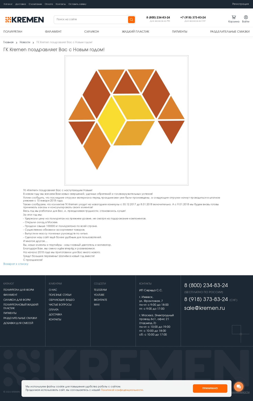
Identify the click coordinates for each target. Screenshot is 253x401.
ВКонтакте (100, 300)
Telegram (100, 290)
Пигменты (179, 31)
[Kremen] (24, 19)
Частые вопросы (60, 305)
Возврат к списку (15, 264)
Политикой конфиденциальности (122, 390)
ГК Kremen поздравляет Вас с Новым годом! (64, 42)
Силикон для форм (16, 300)
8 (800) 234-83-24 (158, 17)
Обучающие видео (62, 300)
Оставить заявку (77, 4)
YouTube (99, 295)
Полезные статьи (60, 295)
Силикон (91, 31)
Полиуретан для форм (18, 290)
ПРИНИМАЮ (210, 388)
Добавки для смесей (18, 323)
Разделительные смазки (230, 31)
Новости (25, 42)
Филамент (53, 31)
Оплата (49, 4)
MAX (97, 305)
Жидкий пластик (135, 31)
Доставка (20, 4)
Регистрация (240, 4)
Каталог (8, 4)
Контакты (61, 4)
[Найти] (131, 19)
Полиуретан (12, 31)
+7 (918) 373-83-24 (193, 17)
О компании (35, 4)
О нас (53, 290)
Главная (8, 42)
